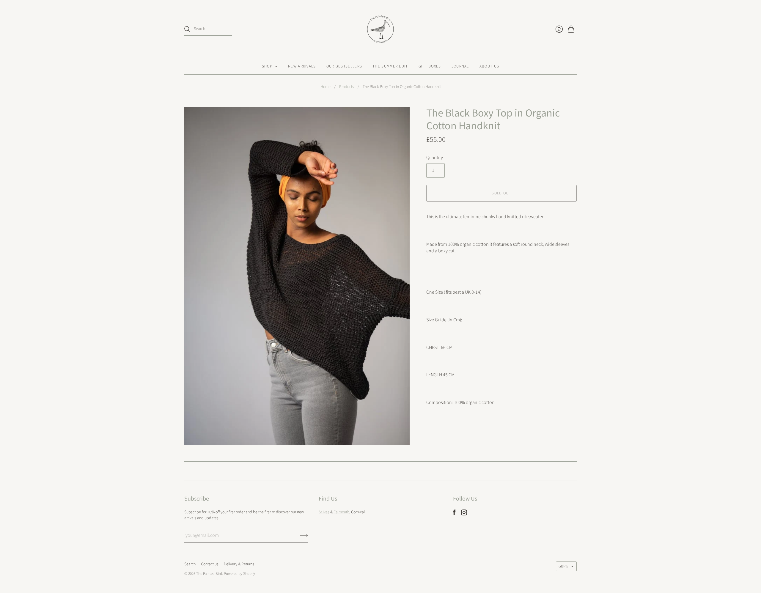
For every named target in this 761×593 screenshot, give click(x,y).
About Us (489, 66)
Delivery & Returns (239, 564)
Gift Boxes (430, 66)
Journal (460, 66)
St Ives (324, 512)
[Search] (187, 29)
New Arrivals (302, 66)
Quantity (434, 157)
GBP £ (563, 566)
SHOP (267, 66)
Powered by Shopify (239, 573)
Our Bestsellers (344, 66)
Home (325, 87)
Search (190, 564)
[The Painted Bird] (380, 29)
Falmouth (341, 512)
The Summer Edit (390, 66)
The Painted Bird (209, 573)
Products (346, 87)
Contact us (209, 564)
